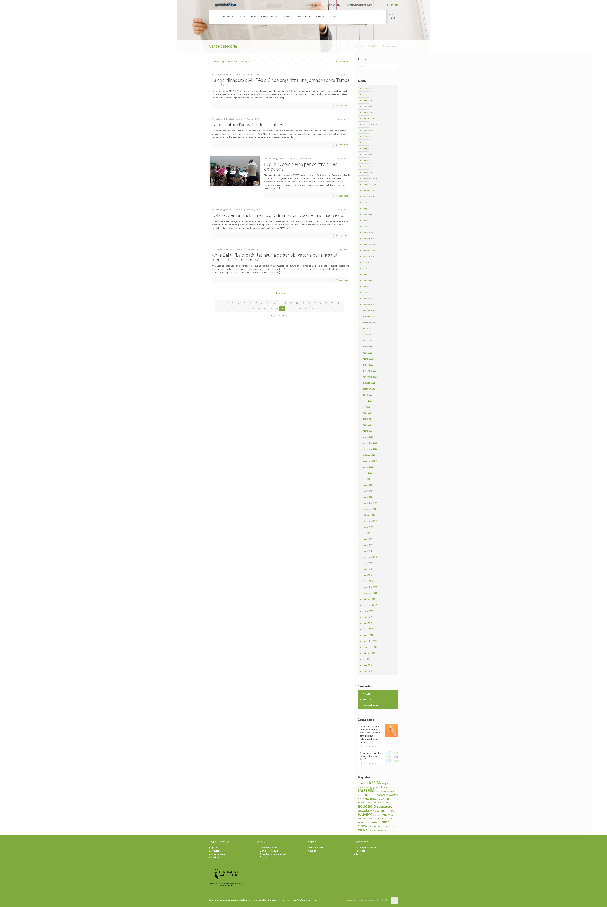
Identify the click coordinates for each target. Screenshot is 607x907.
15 (303, 303)
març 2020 (367, 497)
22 (235, 308)
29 (276, 308)
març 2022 (367, 353)
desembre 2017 (370, 587)
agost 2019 (368, 527)
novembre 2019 (370, 509)
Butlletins (367, 699)
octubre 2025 (369, 118)
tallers (394, 827)
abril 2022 (367, 347)
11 (279, 303)
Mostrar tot (343, 62)
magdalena (370, 822)
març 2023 (367, 287)
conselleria (383, 794)
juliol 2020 (367, 473)
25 (253, 308)
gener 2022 (368, 365)
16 (308, 303)
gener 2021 (368, 437)
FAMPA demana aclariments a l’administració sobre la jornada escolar (280, 215)
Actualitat (372, 46)
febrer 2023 (368, 293)
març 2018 (367, 575)
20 (332, 303)
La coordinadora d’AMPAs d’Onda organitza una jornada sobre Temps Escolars (280, 82)
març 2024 (367, 220)
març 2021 (367, 425)
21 (338, 303)
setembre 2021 (370, 389)
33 (300, 308)
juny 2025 (367, 142)
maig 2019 (367, 539)
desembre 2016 (370, 641)
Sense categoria (370, 705)
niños (362, 826)
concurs (389, 791)
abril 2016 (367, 671)
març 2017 (367, 623)
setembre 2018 (370, 557)
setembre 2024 (370, 196)
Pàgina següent (278, 315)
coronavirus (366, 799)
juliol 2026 (367, 88)
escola (363, 810)
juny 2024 (367, 202)
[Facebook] (387, 4)
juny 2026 (367, 94)
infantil (376, 818)
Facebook (360, 851)
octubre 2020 (369, 455)
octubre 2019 (369, 515)
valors (370, 830)
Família (377, 815)
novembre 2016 (370, 647)
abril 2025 (367, 154)
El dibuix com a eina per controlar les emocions (300, 166)
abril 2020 (367, 491)
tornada (362, 829)
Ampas (385, 783)
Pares (368, 826)
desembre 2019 (370, 503)
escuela (374, 810)
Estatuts (215, 857)
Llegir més (343, 105)
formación (362, 819)
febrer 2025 (368, 166)
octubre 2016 (369, 653)
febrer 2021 (368, 431)
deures (395, 799)
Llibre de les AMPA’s (269, 851)
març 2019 (367, 545)
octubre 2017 (369, 599)
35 (311, 308)
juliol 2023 (367, 262)
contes (394, 794)
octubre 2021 (369, 383)
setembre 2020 (370, 461)
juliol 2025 (367, 136)
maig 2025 (367, 148)
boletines (374, 787)
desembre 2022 (370, 305)
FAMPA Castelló (233, 74)
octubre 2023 (369, 250)
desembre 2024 (370, 178)
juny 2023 (367, 268)
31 (288, 308)
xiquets (382, 830)
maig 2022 (367, 341)
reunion (376, 826)
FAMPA (365, 814)
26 (259, 308)
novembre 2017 (370, 593)
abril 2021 (367, 419)
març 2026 (367, 112)
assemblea (363, 787)
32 (294, 308)
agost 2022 (368, 329)
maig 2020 (367, 485)
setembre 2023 (370, 256)
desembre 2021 (370, 371)
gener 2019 (368, 551)
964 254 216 (314, 5)
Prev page (280, 293)
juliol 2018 (367, 563)
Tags (246, 62)
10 (273, 303)
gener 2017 (368, 635)
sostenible (386, 826)
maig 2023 (367, 275)
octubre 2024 (369, 190)
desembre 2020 (370, 443)
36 (317, 308)
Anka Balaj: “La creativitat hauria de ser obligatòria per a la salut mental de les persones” (275, 257)
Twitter (359, 854)
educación (386, 806)
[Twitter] (392, 4)
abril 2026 (367, 106)
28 (271, 308)
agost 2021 (368, 395)
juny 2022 (367, 335)
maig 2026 (367, 100)
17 (314, 303)
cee (376, 791)
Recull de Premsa (315, 847)
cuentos (379, 799)
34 (306, 308)
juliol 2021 (367, 401)
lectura (361, 822)
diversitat (386, 803)
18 (320, 303)
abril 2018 (367, 569)
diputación (361, 803)
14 (297, 303)
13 (291, 303)
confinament (367, 795)
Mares (378, 822)
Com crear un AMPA (269, 847)
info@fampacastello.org (360, 5)
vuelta (376, 830)
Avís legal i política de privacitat (360, 900)
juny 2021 (367, 407)
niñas (385, 822)
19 (326, 303)
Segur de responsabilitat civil (273, 854)
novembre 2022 (370, 311)
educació (367, 806)
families (386, 810)
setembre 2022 (370, 323)
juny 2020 (367, 479)
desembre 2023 (370, 238)
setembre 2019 (370, 521)
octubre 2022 (369, 317)
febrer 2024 (368, 226)
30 (282, 308)
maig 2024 (367, 208)
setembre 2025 (370, 124)
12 (285, 303)
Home (358, 46)
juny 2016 (367, 659)
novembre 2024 (370, 184)
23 (241, 308)
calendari (383, 787)
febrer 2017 (368, 629)
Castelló (366, 790)
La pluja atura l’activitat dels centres (247, 124)
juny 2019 (367, 533)
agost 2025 (368, 130)
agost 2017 (368, 611)
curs (387, 798)
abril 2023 (367, 281)
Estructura (216, 851)
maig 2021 (367, 413)
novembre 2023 (370, 244)
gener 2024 (368, 232)
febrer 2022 (368, 359)
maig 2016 (367, 665)
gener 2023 (368, 299)
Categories (230, 62)
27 (265, 308)
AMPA (374, 783)
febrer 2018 (368, 581)
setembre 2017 (370, 605)
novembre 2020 (370, 449)
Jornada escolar (387, 818)
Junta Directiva (218, 854)
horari (369, 819)
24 (247, 308)
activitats (363, 783)
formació (387, 815)
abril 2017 (367, 617)
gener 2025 (368, 172)
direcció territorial (373, 803)
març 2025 (367, 160)
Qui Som (215, 847)
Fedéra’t (263, 857)
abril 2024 (367, 214)
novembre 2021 (370, 377)
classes (382, 791)
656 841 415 (334, 5)
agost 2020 (368, 467)
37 (323, 308)
